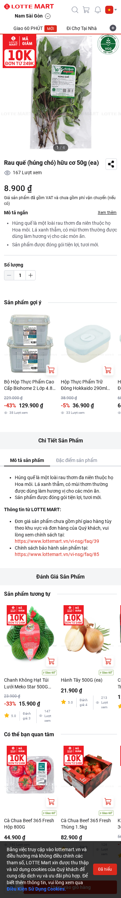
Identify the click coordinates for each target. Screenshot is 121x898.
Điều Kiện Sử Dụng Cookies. (36, 889)
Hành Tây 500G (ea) (82, 680)
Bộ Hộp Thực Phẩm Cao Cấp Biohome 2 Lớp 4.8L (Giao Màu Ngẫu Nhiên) (29, 385)
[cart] (86, 10)
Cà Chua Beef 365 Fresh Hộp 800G (29, 824)
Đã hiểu (105, 869)
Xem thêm (107, 212)
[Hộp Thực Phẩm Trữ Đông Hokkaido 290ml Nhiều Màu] (87, 343)
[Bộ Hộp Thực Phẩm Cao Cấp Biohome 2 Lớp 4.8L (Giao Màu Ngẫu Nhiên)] (30, 343)
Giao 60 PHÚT (33, 28)
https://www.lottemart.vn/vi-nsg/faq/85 (57, 554)
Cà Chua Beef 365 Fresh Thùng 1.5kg (86, 824)
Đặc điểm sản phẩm (76, 460)
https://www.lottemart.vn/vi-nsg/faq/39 (57, 541)
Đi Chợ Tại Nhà (82, 28)
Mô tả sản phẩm (27, 460)
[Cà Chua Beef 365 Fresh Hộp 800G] (30, 775)
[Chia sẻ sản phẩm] (111, 164)
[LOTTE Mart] (31, 6)
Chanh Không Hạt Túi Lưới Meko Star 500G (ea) (26, 683)
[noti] (98, 10)
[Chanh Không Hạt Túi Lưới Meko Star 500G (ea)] (30, 634)
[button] (111, 10)
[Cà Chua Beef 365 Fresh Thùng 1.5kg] (87, 775)
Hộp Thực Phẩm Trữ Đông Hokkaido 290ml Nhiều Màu (84, 385)
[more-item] (113, 28)
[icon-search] (75, 10)
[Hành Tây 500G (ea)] (87, 634)
